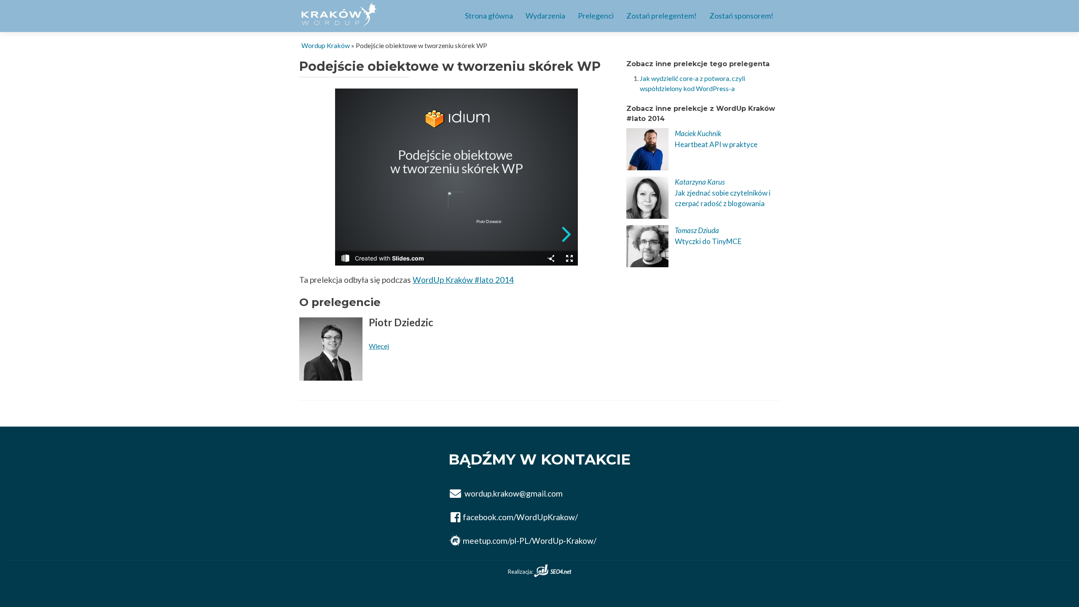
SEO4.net (560, 571)
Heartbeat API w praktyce (716, 144)
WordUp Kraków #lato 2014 (463, 280)
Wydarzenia (545, 15)
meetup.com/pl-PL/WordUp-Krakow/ (529, 541)
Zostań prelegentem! (661, 15)
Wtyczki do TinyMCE (708, 241)
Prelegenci (596, 15)
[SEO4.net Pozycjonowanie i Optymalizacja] (542, 571)
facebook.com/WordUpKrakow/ (520, 517)
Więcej (379, 346)
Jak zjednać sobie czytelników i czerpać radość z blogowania (722, 198)
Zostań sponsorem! (741, 15)
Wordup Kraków (325, 45)
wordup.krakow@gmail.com (513, 493)
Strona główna (489, 15)
